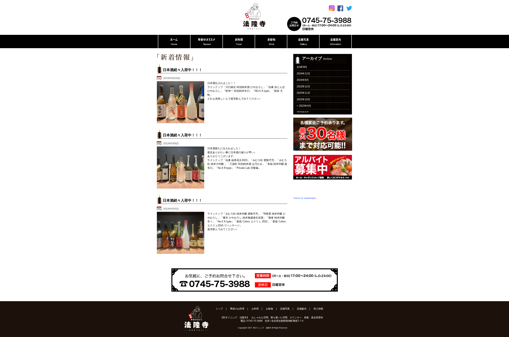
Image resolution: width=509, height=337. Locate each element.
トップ (219, 308)
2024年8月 (303, 79)
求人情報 (318, 308)
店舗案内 (301, 308)
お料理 (255, 308)
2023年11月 (303, 92)
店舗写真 (285, 308)
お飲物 (269, 308)
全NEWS (302, 66)
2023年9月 (305, 105)
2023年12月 (303, 86)
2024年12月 (303, 73)
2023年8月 (303, 112)
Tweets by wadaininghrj (304, 198)
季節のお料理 (237, 308)
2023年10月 (303, 99)
